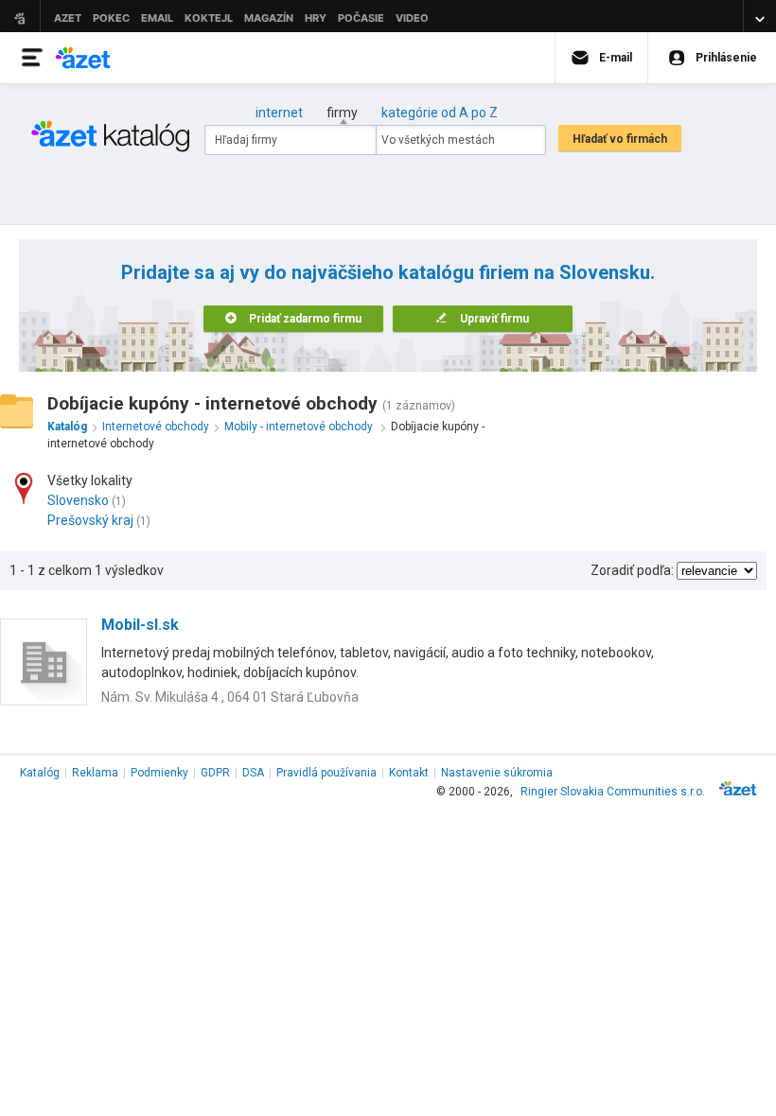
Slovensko (78, 500)
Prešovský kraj (90, 520)
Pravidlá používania (326, 772)
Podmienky (159, 772)
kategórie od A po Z (439, 112)
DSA (253, 772)
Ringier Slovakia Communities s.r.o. (612, 791)
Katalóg (40, 772)
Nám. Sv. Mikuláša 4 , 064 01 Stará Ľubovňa (230, 697)
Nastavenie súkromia (497, 772)
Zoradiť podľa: (632, 570)
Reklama (95, 772)
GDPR (215, 772)
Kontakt (409, 772)
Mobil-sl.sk (140, 625)
